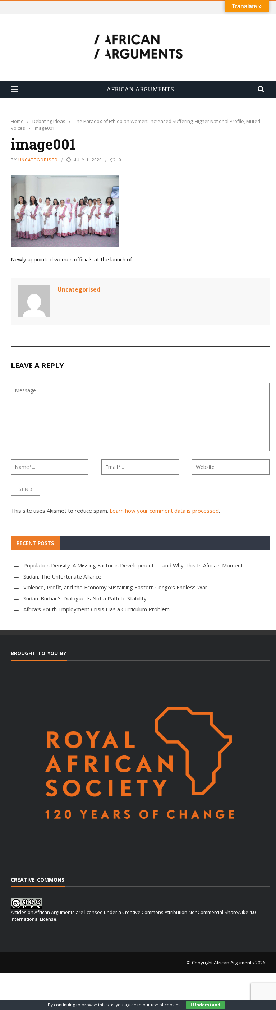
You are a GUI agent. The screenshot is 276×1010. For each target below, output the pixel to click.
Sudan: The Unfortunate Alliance (62, 576)
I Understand (205, 1005)
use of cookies (165, 1005)
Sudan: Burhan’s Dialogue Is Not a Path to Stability (85, 598)
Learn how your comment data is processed (164, 510)
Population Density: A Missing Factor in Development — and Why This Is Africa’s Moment (133, 565)
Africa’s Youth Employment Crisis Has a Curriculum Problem (96, 609)
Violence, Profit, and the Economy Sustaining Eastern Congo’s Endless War (115, 587)
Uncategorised (38, 160)
